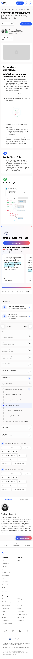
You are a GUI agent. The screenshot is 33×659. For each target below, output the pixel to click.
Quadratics (22, 456)
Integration (26, 448)
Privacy (4, 617)
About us (4, 599)
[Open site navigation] (30, 3)
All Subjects (21, 620)
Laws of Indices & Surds (8, 456)
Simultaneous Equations (9, 459)
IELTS (3, 569)
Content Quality (6, 605)
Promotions (5, 608)
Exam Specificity (6, 602)
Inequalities (23, 459)
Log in (19, 560)
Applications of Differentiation (10, 448)
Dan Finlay (20, 31)
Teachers (4, 566)
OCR (13, 9)
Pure (27, 9)
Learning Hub (5, 563)
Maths (7, 9)
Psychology (21, 617)
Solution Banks (6, 585)
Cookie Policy (6, 620)
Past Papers (5, 581)
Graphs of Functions (18, 463)
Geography (21, 611)
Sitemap (4, 591)
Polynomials (5, 463)
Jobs (3, 611)
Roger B (18, 30)
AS (2, 9)
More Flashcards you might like (14, 469)
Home (4, 560)
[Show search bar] (26, 3)
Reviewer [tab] (25, 499)
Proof (15, 452)
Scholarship (5, 575)
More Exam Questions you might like (15, 443)
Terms (4, 614)
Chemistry (20, 602)
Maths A (20, 9)
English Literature (22, 614)
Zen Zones (5, 588)
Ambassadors (6, 572)
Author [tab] (9, 499)
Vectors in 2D (6, 452)
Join (3, 578)
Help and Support (7, 623)
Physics (20, 605)
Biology (20, 599)
